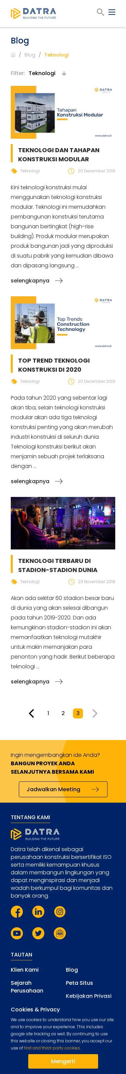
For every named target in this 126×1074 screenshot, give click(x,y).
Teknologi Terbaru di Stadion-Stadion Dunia (57, 565)
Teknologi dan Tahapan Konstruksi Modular (58, 154)
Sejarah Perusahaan (27, 987)
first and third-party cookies (52, 1048)
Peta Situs (79, 983)
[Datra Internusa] (33, 13)
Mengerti (63, 1061)
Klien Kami (25, 970)
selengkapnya (30, 280)
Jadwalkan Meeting (53, 789)
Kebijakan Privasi (89, 996)
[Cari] (100, 12)
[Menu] (112, 12)
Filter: (18, 73)
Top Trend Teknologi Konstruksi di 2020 (54, 365)
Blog (30, 55)
